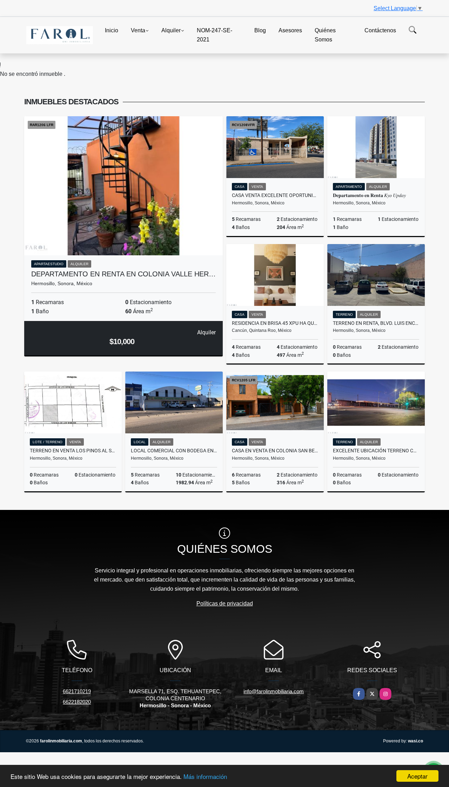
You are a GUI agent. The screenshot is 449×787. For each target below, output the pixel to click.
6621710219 (77, 691)
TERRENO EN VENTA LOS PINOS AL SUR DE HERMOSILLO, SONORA (73, 450)
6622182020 (77, 702)
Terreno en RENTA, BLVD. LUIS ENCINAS (376, 323)
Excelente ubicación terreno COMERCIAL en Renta (376, 450)
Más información (205, 776)
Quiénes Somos (325, 34)
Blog (260, 30)
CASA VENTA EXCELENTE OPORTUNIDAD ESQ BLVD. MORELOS (275, 195)
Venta (138, 30)
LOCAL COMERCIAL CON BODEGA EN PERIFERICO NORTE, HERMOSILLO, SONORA (174, 450)
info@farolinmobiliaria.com (273, 691)
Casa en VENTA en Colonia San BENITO (275, 450)
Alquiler (171, 30)
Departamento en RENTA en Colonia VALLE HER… (123, 274)
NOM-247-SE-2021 (214, 34)
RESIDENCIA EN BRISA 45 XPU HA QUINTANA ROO (275, 323)
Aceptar (417, 776)
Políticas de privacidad (224, 603)
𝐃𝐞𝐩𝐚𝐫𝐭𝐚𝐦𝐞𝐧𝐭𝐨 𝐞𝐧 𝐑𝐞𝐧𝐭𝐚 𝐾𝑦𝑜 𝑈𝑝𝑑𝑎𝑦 (370, 195)
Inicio (111, 30)
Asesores (290, 30)
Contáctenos (380, 30)
